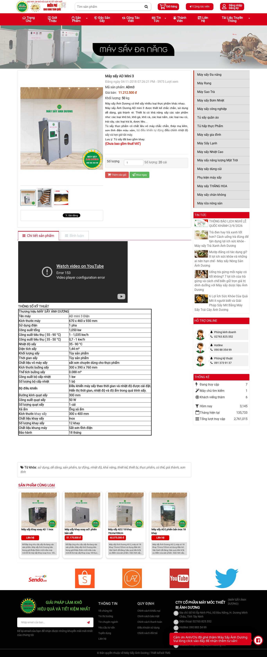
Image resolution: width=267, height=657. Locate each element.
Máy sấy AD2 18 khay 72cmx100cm (120, 531)
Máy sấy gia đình (209, 135)
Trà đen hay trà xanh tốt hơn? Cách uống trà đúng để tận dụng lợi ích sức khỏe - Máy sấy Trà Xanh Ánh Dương (221, 239)
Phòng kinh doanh (225, 332)
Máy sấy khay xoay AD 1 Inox (37, 529)
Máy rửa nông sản (209, 203)
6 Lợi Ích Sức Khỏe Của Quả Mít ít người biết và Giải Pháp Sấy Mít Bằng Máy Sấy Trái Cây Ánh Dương (221, 303)
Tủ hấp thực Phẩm (210, 126)
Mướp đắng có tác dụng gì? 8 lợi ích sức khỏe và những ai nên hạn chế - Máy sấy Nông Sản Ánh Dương (220, 258)
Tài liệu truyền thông (232, 19)
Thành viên (181, 19)
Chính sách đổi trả (147, 633)
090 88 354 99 (223, 349)
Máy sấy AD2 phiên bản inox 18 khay (168, 531)
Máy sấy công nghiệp (212, 109)
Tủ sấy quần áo (208, 117)
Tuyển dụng (104, 633)
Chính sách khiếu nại (148, 610)
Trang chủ (30, 19)
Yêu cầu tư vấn (106, 627)
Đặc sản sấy (104, 19)
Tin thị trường (105, 616)
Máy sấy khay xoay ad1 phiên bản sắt (81, 531)
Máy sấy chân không (211, 195)
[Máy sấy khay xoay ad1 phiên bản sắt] (82, 510)
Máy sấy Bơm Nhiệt (210, 100)
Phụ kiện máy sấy (209, 177)
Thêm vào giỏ (118, 174)
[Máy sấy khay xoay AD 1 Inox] (39, 510)
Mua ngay (141, 174)
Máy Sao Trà (206, 92)
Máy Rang (204, 83)
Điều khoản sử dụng (148, 627)
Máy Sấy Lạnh (207, 143)
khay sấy (40, 414)
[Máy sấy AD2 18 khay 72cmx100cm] (126, 510)
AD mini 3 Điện (79, 316)
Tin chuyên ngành (108, 621)
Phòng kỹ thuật (223, 358)
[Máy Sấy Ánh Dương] (41, 6)
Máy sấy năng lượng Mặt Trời (217, 160)
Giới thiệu (53, 19)
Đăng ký (234, 8)
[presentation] (24, 128)
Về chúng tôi (105, 610)
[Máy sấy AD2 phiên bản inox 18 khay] (169, 510)
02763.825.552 (223, 336)
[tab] (38, 236)
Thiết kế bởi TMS (160, 652)
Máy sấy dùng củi (209, 169)
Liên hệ (204, 19)
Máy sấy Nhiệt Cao (210, 152)
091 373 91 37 (223, 362)
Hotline (218, 345)
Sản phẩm (76, 19)
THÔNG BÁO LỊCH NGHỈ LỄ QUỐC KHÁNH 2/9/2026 (227, 223)
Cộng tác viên (201, 6)
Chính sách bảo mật (148, 616)
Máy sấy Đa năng (133, 49)
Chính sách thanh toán (149, 621)
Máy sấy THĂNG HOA (212, 186)
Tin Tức (157, 19)
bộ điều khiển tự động (150, 130)
